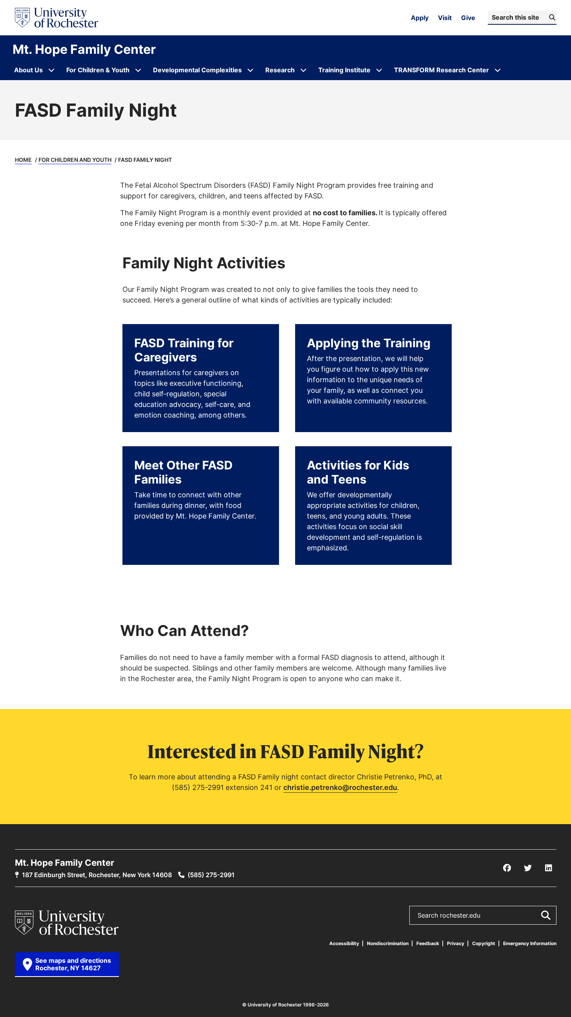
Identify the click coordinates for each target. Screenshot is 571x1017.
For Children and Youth (74, 159)
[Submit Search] (545, 915)
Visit (445, 17)
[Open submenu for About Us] (51, 70)
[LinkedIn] (548, 868)
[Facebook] (507, 868)
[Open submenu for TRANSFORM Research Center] (498, 70)
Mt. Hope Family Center (84, 49)
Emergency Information (529, 943)
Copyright (483, 943)
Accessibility (344, 943)
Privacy (455, 943)
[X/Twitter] (528, 868)
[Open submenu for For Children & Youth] (138, 70)
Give (468, 17)
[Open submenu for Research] (303, 70)
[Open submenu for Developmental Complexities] (250, 70)
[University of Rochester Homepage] (56, 17)
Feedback (427, 943)
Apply (420, 17)
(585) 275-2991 (211, 874)
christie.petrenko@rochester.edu (340, 787)
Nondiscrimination (388, 943)
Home (23, 159)
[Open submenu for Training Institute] (379, 70)
